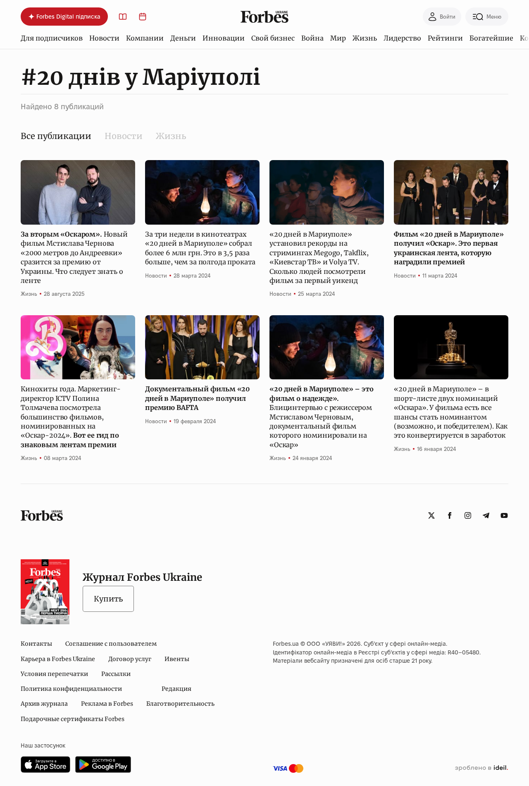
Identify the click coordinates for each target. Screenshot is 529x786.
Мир (338, 38)
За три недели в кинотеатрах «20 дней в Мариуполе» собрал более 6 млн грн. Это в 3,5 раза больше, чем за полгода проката (200, 248)
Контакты (36, 643)
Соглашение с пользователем (111, 643)
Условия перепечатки (54, 674)
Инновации (224, 38)
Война (312, 38)
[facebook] (450, 515)
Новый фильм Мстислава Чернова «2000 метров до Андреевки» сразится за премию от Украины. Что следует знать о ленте (74, 257)
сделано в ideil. (481, 768)
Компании (145, 38)
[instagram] (468, 515)
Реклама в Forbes (107, 703)
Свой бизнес (273, 38)
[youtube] (504, 515)
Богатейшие (491, 38)
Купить (108, 599)
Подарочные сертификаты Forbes (72, 719)
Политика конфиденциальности (71, 689)
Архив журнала (44, 703)
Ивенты (176, 659)
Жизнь (365, 38)
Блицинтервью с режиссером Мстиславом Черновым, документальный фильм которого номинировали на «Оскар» (321, 416)
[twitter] (431, 515)
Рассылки (116, 674)
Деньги (183, 38)
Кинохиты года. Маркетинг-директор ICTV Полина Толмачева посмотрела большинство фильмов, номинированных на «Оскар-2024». (71, 416)
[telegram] (486, 515)
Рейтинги (445, 38)
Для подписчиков (52, 38)
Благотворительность (180, 703)
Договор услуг (129, 659)
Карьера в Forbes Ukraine (58, 659)
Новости (104, 38)
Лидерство (402, 38)
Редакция (176, 689)
